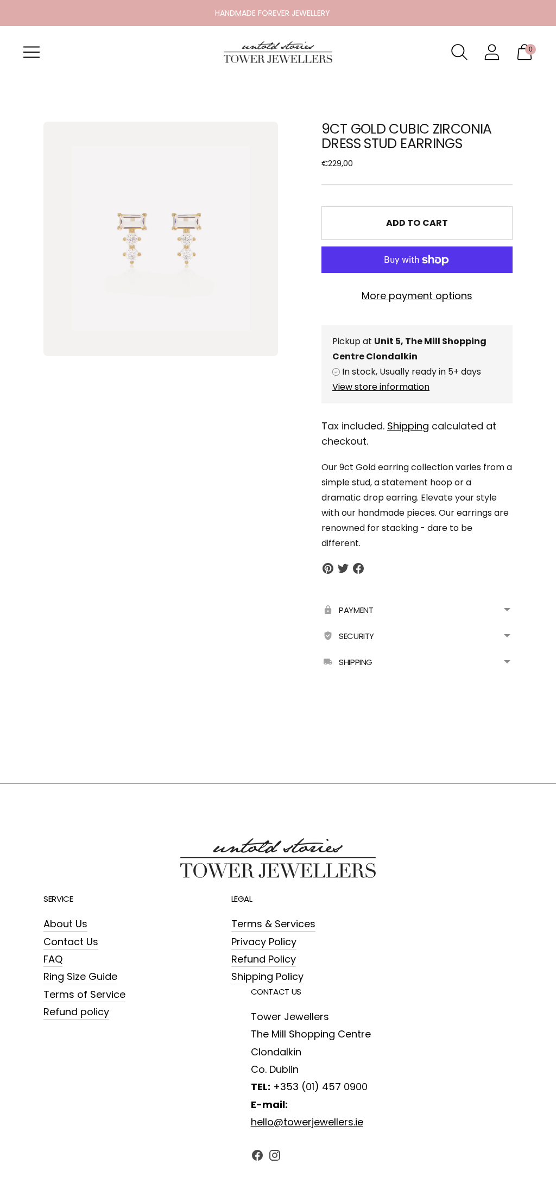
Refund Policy (263, 959)
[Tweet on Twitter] (343, 568)
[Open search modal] (459, 52)
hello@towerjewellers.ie (307, 1122)
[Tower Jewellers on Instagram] (274, 1158)
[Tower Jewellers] (278, 52)
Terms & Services (273, 924)
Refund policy (76, 1011)
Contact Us (70, 941)
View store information (380, 387)
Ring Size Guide (80, 976)
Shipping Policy (267, 976)
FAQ (52, 959)
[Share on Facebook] (358, 568)
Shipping (408, 426)
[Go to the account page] (492, 52)
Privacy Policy (263, 941)
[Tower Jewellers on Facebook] (257, 1158)
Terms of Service (84, 994)
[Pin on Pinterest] (327, 568)
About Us (65, 924)
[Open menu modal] (31, 52)
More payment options (417, 295)
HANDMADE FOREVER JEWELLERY (272, 13)
